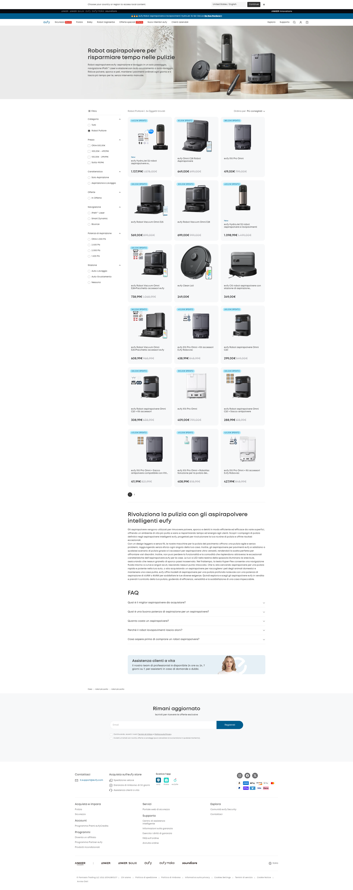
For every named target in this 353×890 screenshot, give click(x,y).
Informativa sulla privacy (197, 877)
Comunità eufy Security (223, 809)
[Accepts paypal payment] (239, 788)
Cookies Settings (222, 877)
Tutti (94, 125)
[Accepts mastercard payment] (273, 783)
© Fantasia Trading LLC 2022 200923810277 (97, 877)
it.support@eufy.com (91, 780)
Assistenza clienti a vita (126, 790)
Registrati (230, 725)
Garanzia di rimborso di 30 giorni (132, 785)
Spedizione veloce (124, 780)
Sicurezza (80, 814)
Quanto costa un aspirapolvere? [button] (148, 621)
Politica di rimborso (171, 877)
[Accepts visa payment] (259, 788)
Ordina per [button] (240, 111)
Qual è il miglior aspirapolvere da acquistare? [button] (157, 603)
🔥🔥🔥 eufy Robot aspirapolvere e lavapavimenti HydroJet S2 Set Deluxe (176, 16)
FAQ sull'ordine (151, 838)
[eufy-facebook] (247, 775)
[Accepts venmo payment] (253, 788)
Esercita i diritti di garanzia (157, 833)
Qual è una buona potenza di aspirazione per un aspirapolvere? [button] (168, 612)
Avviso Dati (82, 881)
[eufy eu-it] (48, 22)
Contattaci (216, 814)
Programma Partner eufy (88, 842)
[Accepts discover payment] (259, 783)
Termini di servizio (244, 877)
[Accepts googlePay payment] (266, 783)
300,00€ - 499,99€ (100, 151)
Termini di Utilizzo (145, 734)
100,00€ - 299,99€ (100, 157)
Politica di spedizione (146, 877)
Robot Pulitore (99, 131)
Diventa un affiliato (85, 837)
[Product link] (150, 135)
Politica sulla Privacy (163, 734)
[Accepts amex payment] (246, 783)
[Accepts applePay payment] (253, 783)
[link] (196, 664)
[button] (264, 4)
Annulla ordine (151, 843)
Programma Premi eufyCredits (91, 826)
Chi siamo (126, 877)
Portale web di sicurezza (156, 809)
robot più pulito (101, 689)
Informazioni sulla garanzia (158, 829)
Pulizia (78, 809)
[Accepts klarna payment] (266, 788)
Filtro (94, 111)
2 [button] (134, 494)
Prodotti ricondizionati (87, 847)
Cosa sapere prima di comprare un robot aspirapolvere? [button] (163, 639)
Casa (90, 689)
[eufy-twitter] (255, 775)
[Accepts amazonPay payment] (239, 783)
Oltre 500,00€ (98, 146)
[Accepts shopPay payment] (246, 788)
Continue (254, 4)
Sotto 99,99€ (98, 163)
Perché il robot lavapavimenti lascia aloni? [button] (155, 630)
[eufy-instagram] (240, 775)
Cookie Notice (264, 877)
